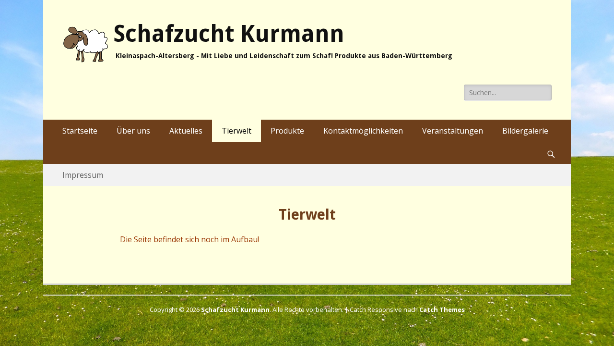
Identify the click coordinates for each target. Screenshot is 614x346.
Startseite (79, 130)
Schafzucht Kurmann (228, 34)
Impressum (82, 175)
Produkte (287, 130)
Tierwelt (236, 130)
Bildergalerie (525, 130)
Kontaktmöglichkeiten (363, 130)
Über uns (133, 130)
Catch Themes (442, 309)
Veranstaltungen (452, 130)
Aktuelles (185, 130)
